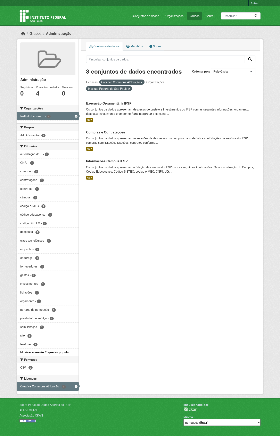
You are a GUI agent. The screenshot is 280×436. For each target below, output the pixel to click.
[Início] (23, 33)
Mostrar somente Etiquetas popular (45, 352)
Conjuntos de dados (146, 16)
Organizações (174, 16)
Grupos (194, 16)
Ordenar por (200, 71)
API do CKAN (28, 410)
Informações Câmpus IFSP (107, 161)
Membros (136, 46)
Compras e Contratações (105, 132)
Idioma (188, 417)
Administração (59, 33)
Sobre (210, 16)
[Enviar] (256, 15)
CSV (89, 119)
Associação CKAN (31, 415)
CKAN (190, 409)
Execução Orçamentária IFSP (109, 103)
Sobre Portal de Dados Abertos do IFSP (45, 405)
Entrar (254, 3)
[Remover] (141, 82)
